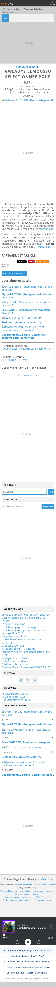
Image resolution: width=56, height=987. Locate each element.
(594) (16, 693)
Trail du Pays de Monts (15, 661)
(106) (16, 700)
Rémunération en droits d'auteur (19, 897)
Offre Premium (42, 897)
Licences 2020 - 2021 (13, 645)
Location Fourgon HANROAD (18, 648)
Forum (5, 621)
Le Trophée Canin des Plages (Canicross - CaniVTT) (25, 641)
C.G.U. (35, 894)
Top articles (38, 891)
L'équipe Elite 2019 (12, 633)
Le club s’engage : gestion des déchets (24, 630)
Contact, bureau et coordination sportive (26, 614)
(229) (13, 696)
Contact (50, 891)
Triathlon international (15, 664)
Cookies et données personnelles (17, 900)
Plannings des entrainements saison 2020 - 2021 (27, 653)
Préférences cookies (43, 900)
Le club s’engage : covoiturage (19, 627)
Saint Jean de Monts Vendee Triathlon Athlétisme (35, 884)
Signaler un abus (22, 894)
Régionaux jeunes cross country (21, 757)
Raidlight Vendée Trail (14, 658)
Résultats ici (43, 247)
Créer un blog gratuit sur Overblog (15, 891)
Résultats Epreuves (28, 67)
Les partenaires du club (15, 636)
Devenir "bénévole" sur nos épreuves (23, 617)
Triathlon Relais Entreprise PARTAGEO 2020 (27, 667)
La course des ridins (13, 624)
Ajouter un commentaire (27, 375)
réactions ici (46, 229)
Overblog (46, 879)
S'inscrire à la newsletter (14, 273)
